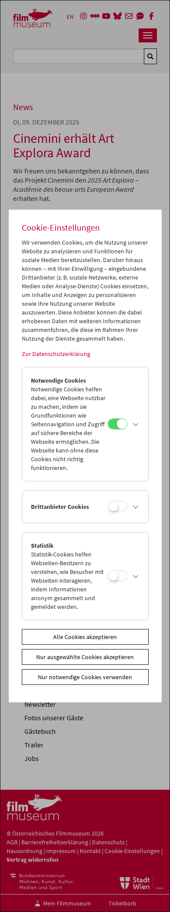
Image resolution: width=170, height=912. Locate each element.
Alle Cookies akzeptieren (85, 637)
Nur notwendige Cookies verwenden (85, 677)
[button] (135, 424)
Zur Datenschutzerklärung (56, 354)
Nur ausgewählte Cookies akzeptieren (85, 657)
